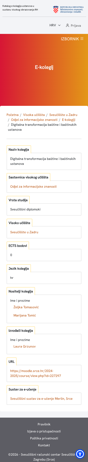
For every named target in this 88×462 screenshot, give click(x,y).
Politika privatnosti (44, 438)
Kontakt (44, 445)
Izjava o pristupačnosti (44, 431)
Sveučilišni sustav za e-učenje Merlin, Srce (41, 398)
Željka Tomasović (26, 307)
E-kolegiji (68, 120)
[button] (73, 26)
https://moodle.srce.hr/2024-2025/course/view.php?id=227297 (35, 373)
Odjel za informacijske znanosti (34, 120)
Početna (13, 115)
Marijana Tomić (25, 315)
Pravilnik (44, 424)
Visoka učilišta (34, 115)
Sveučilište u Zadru (63, 115)
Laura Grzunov (25, 346)
